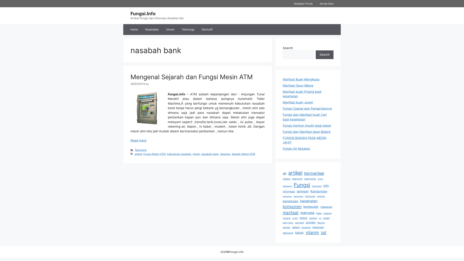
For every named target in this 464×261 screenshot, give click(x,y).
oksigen (313, 218)
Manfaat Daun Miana (298, 85)
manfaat (291, 212)
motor (303, 218)
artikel (138, 154)
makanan (326, 207)
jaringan (303, 191)
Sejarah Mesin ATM (243, 154)
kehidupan (310, 196)
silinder (286, 227)
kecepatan (298, 196)
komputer (311, 207)
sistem (296, 227)
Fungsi (302, 185)
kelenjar (321, 196)
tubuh (299, 233)
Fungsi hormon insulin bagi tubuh (307, 125)
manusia (307, 213)
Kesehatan (152, 29)
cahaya (286, 178)
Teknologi (188, 29)
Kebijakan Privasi (303, 3)
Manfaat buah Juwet (298, 102)
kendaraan (290, 201)
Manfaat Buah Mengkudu (301, 79)
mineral (287, 218)
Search (288, 48)
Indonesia (317, 186)
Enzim (320, 179)
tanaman (306, 227)
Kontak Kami (327, 3)
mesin (196, 154)
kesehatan (308, 201)
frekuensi (287, 186)
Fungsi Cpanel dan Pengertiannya (307, 108)
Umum (170, 29)
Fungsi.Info (143, 13)
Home (134, 29)
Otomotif (207, 29)
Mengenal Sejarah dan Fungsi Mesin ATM (191, 77)
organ (326, 218)
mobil (295, 218)
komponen (292, 206)
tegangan (318, 227)
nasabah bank (210, 154)
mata (319, 213)
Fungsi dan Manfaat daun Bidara (306, 132)
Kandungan (318, 191)
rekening (225, 154)
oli (320, 218)
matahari (327, 213)
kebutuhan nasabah (179, 154)
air (285, 173)
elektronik (297, 178)
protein (311, 222)
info (326, 186)
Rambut (321, 222)
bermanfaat (314, 173)
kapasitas (287, 196)
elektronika (310, 178)
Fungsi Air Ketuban (296, 148)
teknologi (288, 232)
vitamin (312, 232)
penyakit (299, 222)
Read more (138, 140)
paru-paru (288, 222)
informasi (289, 191)
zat (323, 232)
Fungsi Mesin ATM (154, 154)
